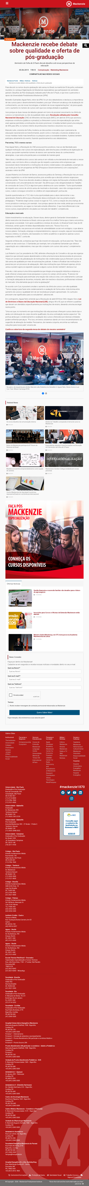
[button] (81, 365)
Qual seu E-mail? (14, 676)
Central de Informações (19, 1175)
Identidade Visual (55, 1175)
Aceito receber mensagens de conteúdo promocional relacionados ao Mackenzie (37, 706)
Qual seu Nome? (14, 668)
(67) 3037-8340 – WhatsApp (15, 971)
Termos (10, 702)
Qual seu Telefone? (14, 684)
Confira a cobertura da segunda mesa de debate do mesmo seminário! (35, 329)
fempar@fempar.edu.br (13, 1154)
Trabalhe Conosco (72, 1175)
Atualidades (10, 39)
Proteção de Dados (38, 1175)
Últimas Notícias (13, 584)
